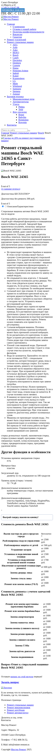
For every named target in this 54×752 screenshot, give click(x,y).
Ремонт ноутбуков (16, 710)
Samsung (17, 89)
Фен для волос (20, 112)
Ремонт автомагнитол (17, 712)
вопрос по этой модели (22, 676)
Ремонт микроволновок (18, 707)
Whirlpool (17, 86)
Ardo (15, 47)
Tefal (20, 109)
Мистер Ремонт (18, 749)
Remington (23, 120)
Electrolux (17, 60)
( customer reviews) (10, 189)
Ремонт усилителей (16, 39)
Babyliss (22, 117)
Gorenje (16, 65)
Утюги (16, 104)
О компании (19, 26)
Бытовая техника (15, 96)
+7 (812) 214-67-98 (10, 7)
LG (14, 81)
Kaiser (16, 76)
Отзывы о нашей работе (24, 29)
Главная (11, 24)
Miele (15, 83)
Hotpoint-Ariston (20, 70)
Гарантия (17, 37)
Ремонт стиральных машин (20, 42)
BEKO (16, 52)
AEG (15, 45)
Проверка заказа (13, 10)
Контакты (12, 125)
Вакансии (17, 34)
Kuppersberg (18, 78)
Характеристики (25, 206)
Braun (21, 114)
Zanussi (16, 94)
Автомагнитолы (21, 101)
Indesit (16, 73)
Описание (12, 206)
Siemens (16, 91)
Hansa (15, 68)
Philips (21, 107)
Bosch (15, 55)
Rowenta (22, 122)
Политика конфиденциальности (28, 32)
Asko (15, 50)
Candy (16, 57)
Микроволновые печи (23, 99)
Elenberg (17, 63)
